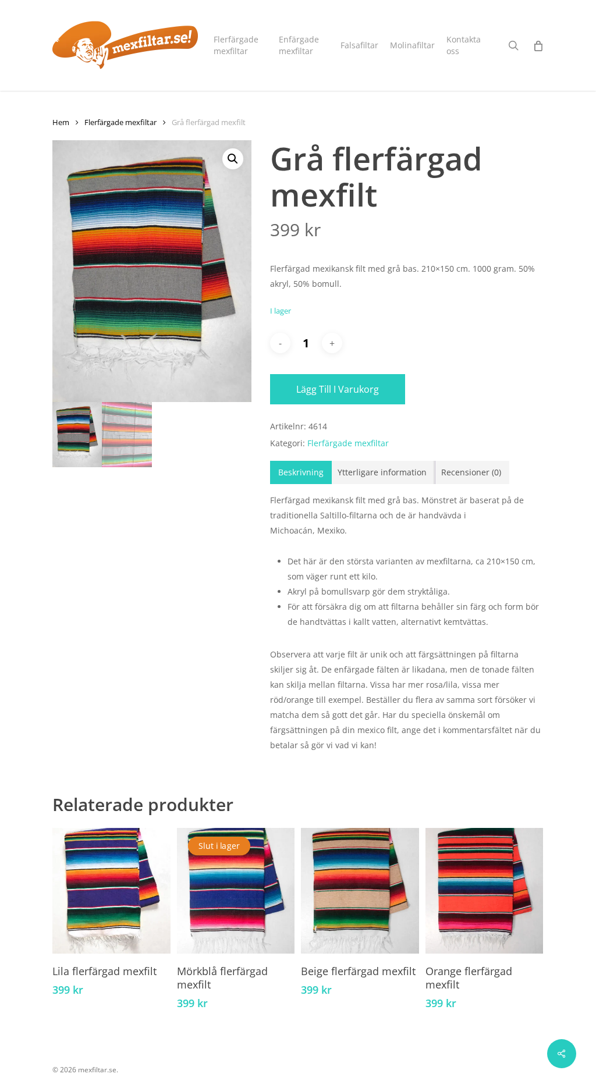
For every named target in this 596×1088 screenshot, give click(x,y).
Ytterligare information (382, 472)
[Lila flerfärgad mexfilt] (111, 891)
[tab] (301, 472)
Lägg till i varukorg (337, 389)
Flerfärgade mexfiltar (120, 122)
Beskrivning (301, 472)
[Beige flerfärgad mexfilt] (360, 891)
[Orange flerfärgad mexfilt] (484, 891)
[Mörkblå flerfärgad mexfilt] (236, 891)
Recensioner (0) (471, 472)
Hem (60, 122)
